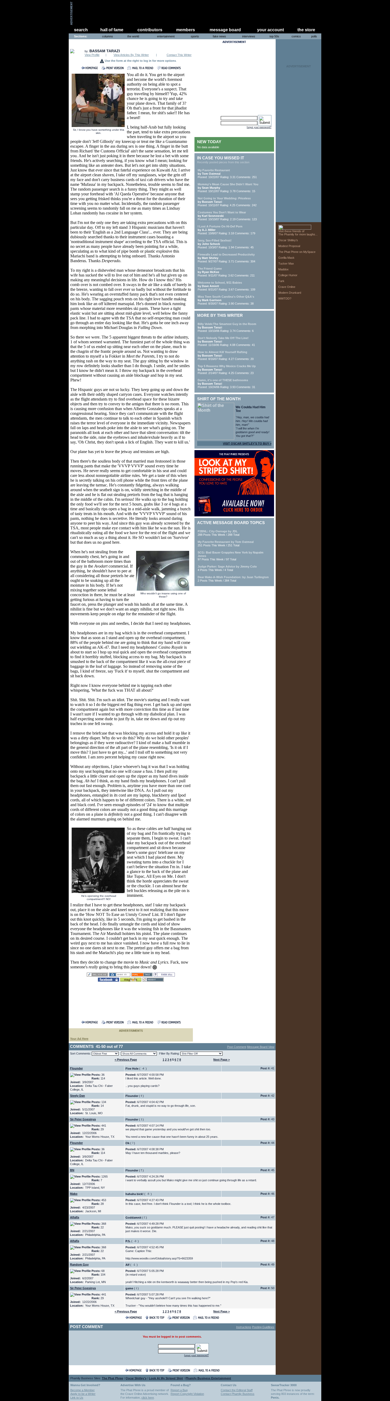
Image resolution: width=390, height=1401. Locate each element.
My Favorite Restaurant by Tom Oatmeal (226, 541)
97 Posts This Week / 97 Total (230, 556)
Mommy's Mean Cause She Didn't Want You (228, 184)
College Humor (287, 275)
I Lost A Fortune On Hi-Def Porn (220, 226)
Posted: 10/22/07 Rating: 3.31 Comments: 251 (227, 174)
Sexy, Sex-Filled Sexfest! (215, 240)
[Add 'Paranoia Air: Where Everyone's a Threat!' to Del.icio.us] (97, 975)
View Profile (92, 54)
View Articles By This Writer (131, 54)
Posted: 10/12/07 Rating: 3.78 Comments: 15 (228, 188)
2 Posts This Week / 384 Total (233, 579)
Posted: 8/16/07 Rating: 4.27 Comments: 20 (226, 355)
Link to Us (76, 1397)
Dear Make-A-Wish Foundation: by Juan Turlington (233, 577)
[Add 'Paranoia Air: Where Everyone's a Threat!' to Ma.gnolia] (130, 980)
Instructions (243, 1327)
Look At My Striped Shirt (166, 1378)
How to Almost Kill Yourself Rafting (222, 352)
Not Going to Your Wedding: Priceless (224, 198)
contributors (149, 30)
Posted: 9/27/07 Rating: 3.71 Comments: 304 (226, 258)
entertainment (166, 36)
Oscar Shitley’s (288, 240)
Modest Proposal (289, 246)
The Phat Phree (112, 1378)
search (81, 30)
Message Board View (260, 1046)
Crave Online (286, 286)
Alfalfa (74, 1217)
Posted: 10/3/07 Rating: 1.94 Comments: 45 (226, 244)
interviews (248, 36)
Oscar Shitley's (135, 1378)
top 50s (274, 36)
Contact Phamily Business (237, 1393)
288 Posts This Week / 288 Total (218, 533)
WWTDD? (284, 298)
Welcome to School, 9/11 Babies (220, 282)
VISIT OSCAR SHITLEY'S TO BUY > (247, 443)
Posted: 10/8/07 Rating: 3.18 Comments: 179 (226, 230)
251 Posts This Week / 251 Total (226, 543)
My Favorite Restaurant (214, 170)
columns (107, 36)
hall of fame (111, 30)
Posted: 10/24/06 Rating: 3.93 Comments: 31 (226, 384)
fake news (219, 36)
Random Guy (79, 1264)
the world (133, 36)
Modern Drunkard (289, 292)
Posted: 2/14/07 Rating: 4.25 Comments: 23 (227, 369)
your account (270, 30)
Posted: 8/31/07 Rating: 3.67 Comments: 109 (226, 286)
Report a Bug (179, 1390)
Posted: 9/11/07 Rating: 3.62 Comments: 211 (226, 272)
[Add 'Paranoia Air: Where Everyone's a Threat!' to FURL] (142, 975)
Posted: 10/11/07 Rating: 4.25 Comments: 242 (227, 202)
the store (306, 30)
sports (195, 36)
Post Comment (236, 1046)
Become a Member (82, 1390)
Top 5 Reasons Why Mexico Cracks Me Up (227, 366)
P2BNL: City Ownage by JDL (218, 531)
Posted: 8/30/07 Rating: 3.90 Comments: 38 (226, 300)
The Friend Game (210, 268)
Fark (281, 281)
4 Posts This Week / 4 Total (227, 568)
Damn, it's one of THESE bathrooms (223, 380)
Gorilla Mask (286, 257)
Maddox (283, 269)
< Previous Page (126, 1059)
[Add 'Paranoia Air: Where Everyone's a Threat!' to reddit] (153, 980)
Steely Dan (77, 1095)
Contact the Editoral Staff (237, 1390)
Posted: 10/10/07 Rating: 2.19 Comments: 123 (227, 216)
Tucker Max (286, 263)
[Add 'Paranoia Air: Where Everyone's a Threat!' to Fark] (164, 975)
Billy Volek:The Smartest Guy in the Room (227, 324)
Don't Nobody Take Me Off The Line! (223, 338)
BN (72, 1170)
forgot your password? (259, 127)
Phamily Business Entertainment (208, 1378)
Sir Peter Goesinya (83, 1119)
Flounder (76, 1068)
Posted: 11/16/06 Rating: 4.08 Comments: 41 (226, 341)
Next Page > (221, 1059)
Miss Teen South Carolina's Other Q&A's (226, 296)
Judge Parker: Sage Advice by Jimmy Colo (227, 566)
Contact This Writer (179, 54)
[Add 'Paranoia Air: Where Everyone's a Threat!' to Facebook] (108, 980)
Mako (73, 1193)
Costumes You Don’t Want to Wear (222, 212)
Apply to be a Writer (83, 1393)
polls (314, 36)
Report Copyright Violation (187, 1393)
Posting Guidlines (263, 1327)
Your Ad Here (79, 1038)
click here (147, 1397)
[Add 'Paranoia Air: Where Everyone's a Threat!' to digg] (119, 975)
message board (225, 30)
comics (296, 36)
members (185, 30)
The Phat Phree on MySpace (296, 251)
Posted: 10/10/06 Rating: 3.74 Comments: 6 (227, 327)
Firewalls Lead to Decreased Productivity (226, 254)
